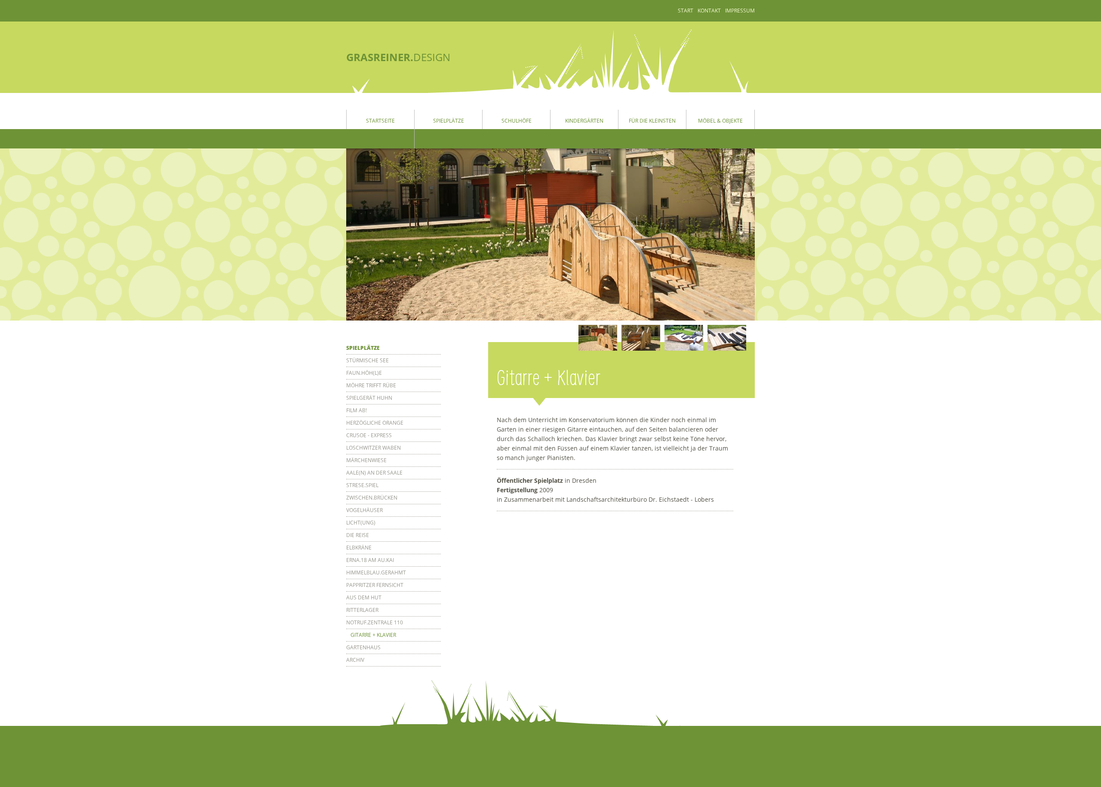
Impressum (740, 10)
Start (685, 10)
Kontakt (709, 10)
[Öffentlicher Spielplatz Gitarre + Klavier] (597, 338)
